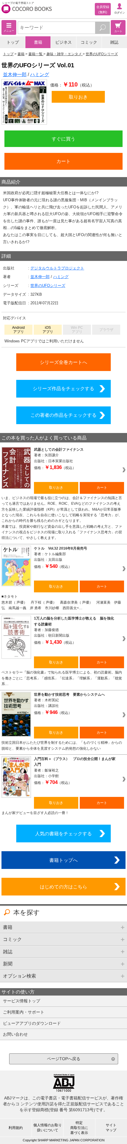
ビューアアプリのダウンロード (32, 1023)
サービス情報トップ (21, 1000)
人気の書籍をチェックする (63, 833)
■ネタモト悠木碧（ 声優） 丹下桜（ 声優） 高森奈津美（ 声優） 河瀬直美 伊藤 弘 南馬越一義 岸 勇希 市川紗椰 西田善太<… (61, 602)
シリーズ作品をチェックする (63, 388)
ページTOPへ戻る (63, 1058)
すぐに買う (63, 138)
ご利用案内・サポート (23, 1012)
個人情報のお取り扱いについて (47, 1127)
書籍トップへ (63, 860)
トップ (12, 42)
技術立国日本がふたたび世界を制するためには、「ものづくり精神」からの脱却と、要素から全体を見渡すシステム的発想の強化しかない (61, 745)
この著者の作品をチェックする (63, 415)
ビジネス (63, 42)
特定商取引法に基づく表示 (79, 1128)
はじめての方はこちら (63, 886)
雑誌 (114, 42)
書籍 (38, 42)
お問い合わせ (15, 1034)
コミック (89, 42)
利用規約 (16, 1128)
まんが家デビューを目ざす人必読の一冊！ (35, 813)
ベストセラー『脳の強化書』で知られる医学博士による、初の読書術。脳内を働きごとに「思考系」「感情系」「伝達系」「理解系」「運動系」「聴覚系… (61, 678)
